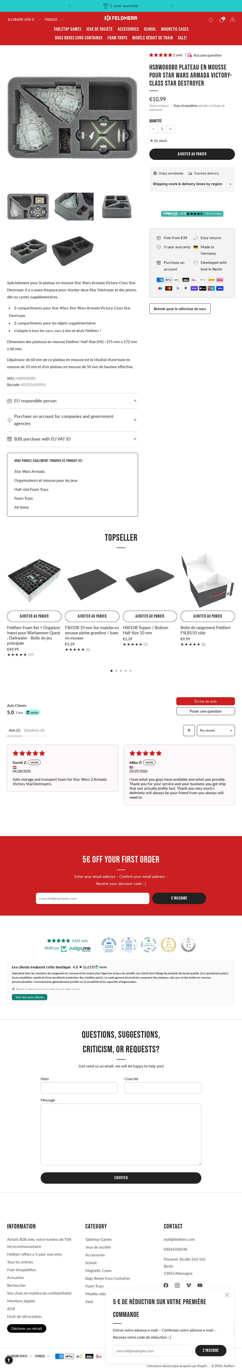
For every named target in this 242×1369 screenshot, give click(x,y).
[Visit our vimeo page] (188, 1285)
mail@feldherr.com (179, 1239)
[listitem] (121, 6)
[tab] (111, 671)
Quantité (155, 121)
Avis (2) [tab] (14, 730)
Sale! (182, 38)
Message (48, 1100)
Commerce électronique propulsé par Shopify (177, 1366)
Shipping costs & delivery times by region (187, 184)
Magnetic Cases (175, 29)
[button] (161, 55)
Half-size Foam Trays (31, 489)
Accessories (128, 29)
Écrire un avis (205, 701)
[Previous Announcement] (70, 6)
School (150, 29)
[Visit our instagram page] (177, 1285)
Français (51, 19)
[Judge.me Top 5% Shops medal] (188, 944)
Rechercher (16, 1285)
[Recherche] (210, 19)
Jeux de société (99, 29)
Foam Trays (117, 38)
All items (21, 507)
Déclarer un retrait (26, 1328)
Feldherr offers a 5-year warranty (34, 1254)
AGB (11, 1308)
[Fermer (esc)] (227, 1295)
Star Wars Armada (29, 471)
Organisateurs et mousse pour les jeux (46, 480)
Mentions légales (21, 1300)
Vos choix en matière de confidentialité (39, 1293)
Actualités (15, 1277)
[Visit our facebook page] (166, 1285)
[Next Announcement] (172, 6)
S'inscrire (211, 1350)
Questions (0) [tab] (34, 730)
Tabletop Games (67, 29)
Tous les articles (20, 1262)
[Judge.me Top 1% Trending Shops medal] (168, 944)
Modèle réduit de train (152, 38)
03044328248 (175, 1249)
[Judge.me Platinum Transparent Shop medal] (148, 944)
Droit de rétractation (24, 1316)
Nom (45, 1078)
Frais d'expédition (185, 106)
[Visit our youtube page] (200, 1285)
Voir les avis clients (30, 997)
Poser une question (206, 711)
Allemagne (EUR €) (21, 19)
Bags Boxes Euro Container (79, 38)
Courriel (131, 1078)
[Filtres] (189, 730)
